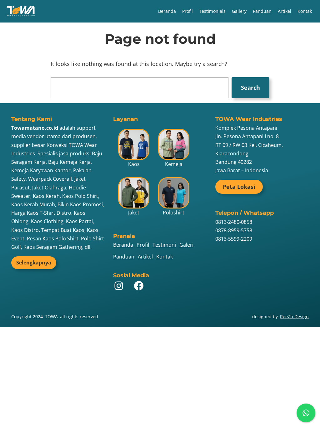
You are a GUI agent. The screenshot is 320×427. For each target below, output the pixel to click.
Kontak (305, 11)
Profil (187, 11)
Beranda (167, 11)
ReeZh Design (294, 316)
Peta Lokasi (239, 186)
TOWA (51, 316)
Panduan (262, 11)
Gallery (239, 11)
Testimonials (212, 11)
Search (250, 87)
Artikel (284, 11)
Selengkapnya (33, 262)
